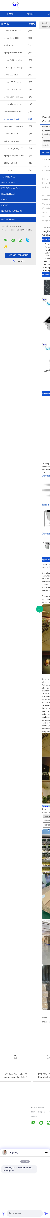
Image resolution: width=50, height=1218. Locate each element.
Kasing (4, 205)
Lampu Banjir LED (18, 38)
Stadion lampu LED (18, 45)
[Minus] (46, 1152)
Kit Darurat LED (18, 163)
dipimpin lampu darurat (18, 156)
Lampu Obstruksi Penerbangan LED (19, 90)
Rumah (10, 14)
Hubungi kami (8, 194)
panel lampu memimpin (18, 126)
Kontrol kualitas (10, 188)
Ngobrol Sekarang (11, 211)
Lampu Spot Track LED (18, 97)
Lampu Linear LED (18, 134)
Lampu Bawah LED (18, 119)
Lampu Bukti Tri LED (18, 31)
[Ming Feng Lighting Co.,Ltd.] (6, 240)
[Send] (46, 1214)
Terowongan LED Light (18, 68)
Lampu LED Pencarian (18, 82)
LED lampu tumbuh (18, 141)
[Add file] (4, 1214)
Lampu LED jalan (18, 75)
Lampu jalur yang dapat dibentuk (18, 104)
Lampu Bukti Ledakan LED (18, 60)
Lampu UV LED (18, 170)
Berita (4, 200)
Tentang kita (8, 177)
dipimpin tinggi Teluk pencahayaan (19, 53)
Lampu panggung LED (18, 148)
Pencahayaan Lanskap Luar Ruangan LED (19, 112)
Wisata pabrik (8, 183)
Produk (30, 14)
